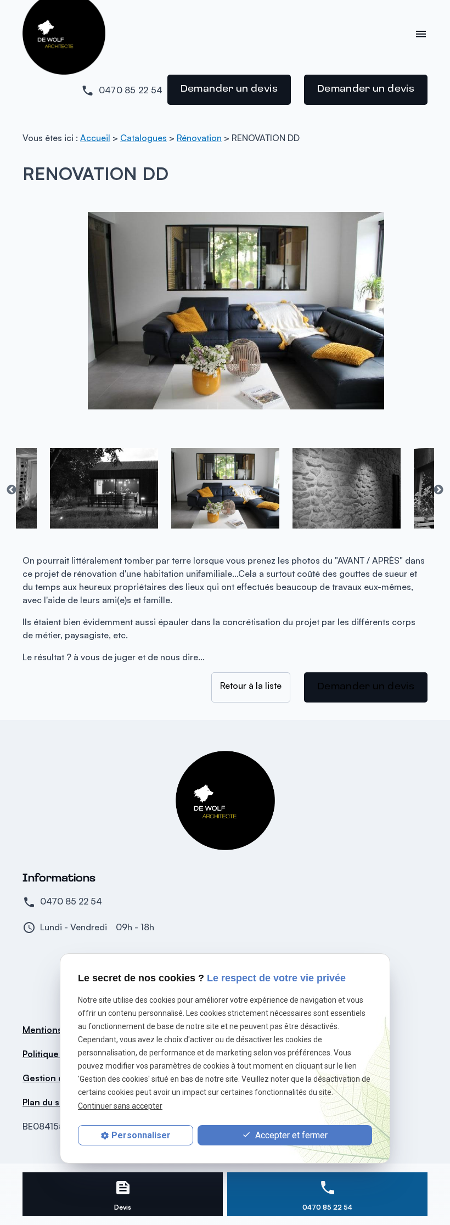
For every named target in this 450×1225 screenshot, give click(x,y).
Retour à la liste (251, 685)
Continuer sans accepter (120, 1106)
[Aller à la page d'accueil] (225, 800)
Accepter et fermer (290, 1135)
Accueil (95, 137)
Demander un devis (229, 89)
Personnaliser (141, 1135)
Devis (122, 1207)
